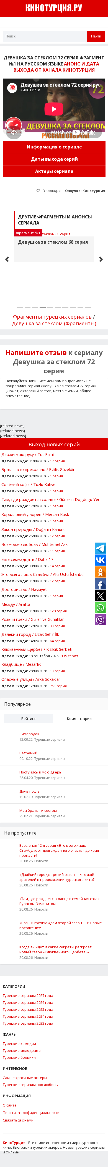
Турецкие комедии (19, 1043)
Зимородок (29, 733)
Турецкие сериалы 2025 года (28, 1009)
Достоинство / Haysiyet (24, 589)
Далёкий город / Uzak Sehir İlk (30, 634)
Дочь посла (29, 791)
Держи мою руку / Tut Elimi (27, 454)
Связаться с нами (18, 1120)
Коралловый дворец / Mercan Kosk (35, 514)
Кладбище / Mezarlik (21, 664)
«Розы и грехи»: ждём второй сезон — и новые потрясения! (60, 925)
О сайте (10, 1105)
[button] (7, 259)
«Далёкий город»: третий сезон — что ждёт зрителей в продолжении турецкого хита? (57, 877)
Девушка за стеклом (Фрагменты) (54, 323)
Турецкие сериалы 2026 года (28, 1002)
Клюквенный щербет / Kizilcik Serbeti (36, 649)
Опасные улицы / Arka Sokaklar (30, 679)
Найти (96, 36)
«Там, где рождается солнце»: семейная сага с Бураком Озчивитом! (59, 901)
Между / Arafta (15, 604)
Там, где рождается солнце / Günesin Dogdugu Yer (50, 499)
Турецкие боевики (19, 1057)
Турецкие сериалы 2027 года (28, 995)
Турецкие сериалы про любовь (30, 1084)
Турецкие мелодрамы (22, 1050)
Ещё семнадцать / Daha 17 (27, 559)
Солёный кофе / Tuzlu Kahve (28, 484)
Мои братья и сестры (38, 810)
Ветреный (28, 752)
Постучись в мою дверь (40, 772)
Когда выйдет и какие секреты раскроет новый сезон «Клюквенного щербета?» (55, 949)
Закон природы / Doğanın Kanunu (33, 529)
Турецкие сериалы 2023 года (28, 1023)
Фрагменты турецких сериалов (52, 316)
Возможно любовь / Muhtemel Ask (34, 544)
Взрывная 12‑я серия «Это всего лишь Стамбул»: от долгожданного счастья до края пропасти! (59, 850)
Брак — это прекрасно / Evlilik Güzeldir (38, 469)
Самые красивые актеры (25, 1077)
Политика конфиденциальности (31, 1112)
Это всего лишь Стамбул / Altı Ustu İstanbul (42, 574)
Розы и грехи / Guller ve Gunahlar (32, 619)
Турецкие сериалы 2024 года (28, 1016)
